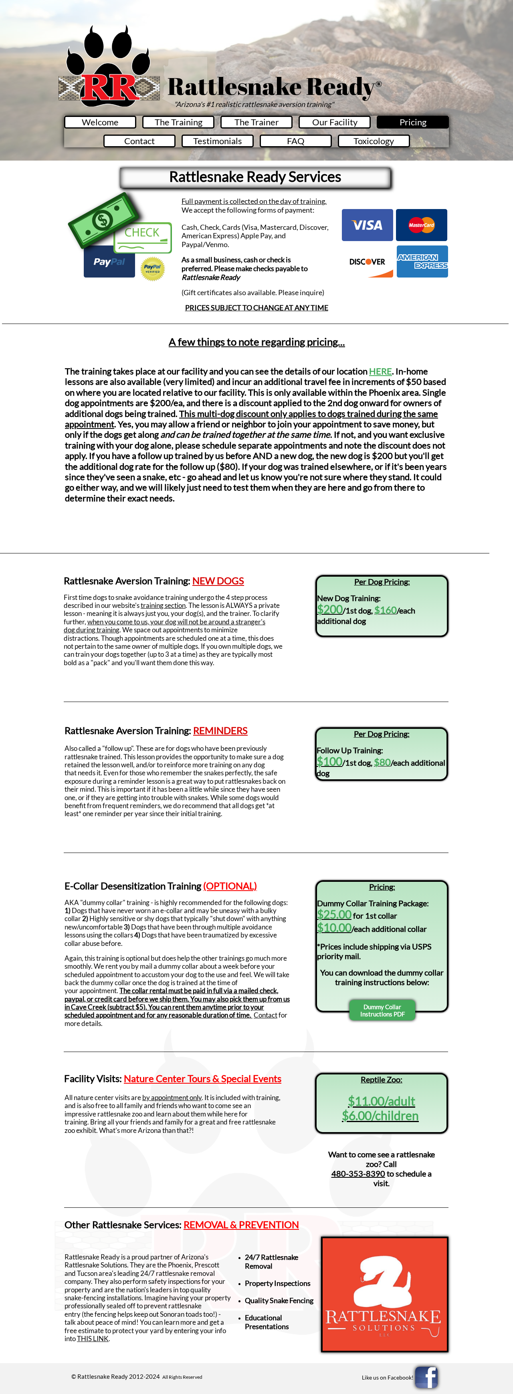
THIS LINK (93, 1338)
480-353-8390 (358, 1173)
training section (163, 605)
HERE (380, 371)
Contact (265, 1015)
